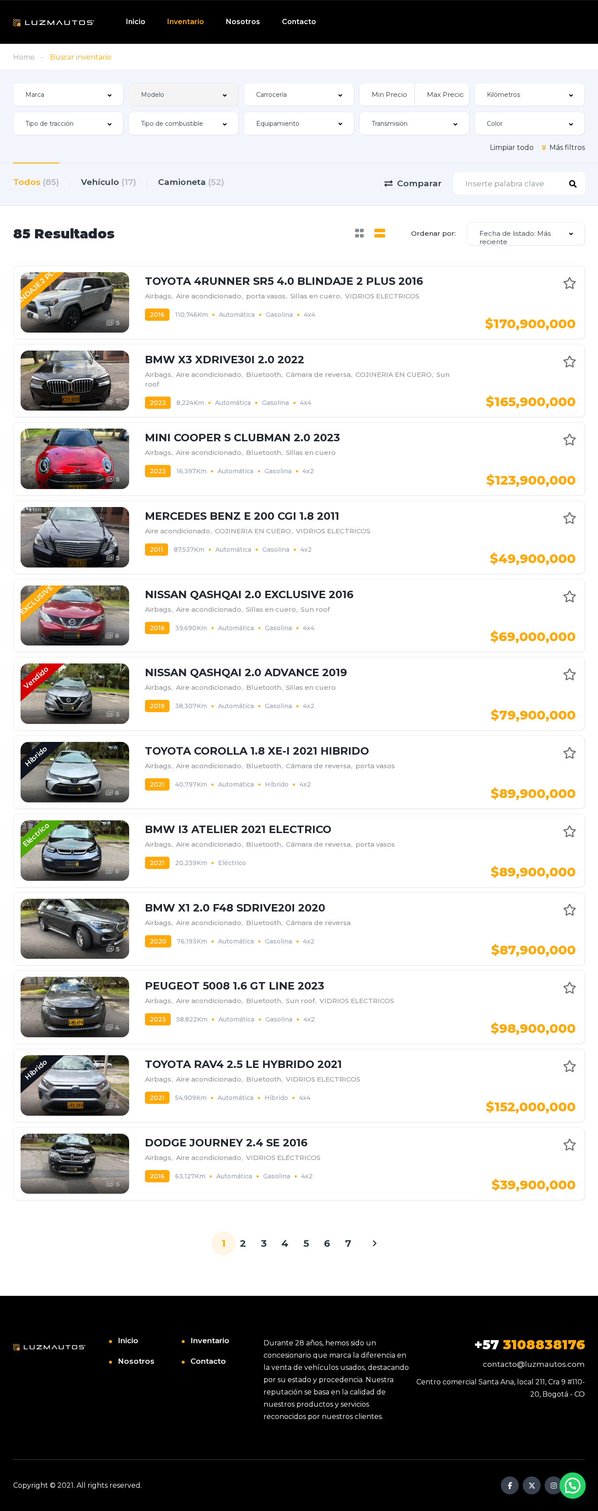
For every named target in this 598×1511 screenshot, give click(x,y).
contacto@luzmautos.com (534, 1364)
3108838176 (529, 1345)
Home (24, 57)
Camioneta (191, 182)
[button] (572, 1485)
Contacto (299, 22)
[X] (532, 1485)
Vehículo (108, 182)
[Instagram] (554, 1485)
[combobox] (68, 94)
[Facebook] (510, 1485)
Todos (36, 182)
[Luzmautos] (53, 22)
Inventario (185, 22)
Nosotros (243, 22)
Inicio (135, 22)
